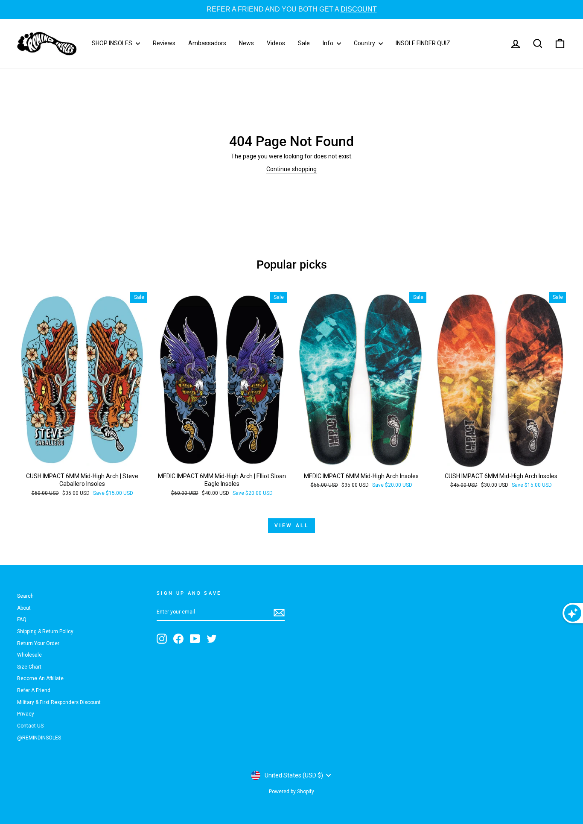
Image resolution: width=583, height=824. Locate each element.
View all (291, 526)
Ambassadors (207, 43)
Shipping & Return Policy (45, 631)
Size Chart (29, 667)
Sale (304, 43)
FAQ (21, 619)
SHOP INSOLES (113, 43)
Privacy (25, 714)
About (24, 608)
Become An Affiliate (40, 678)
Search (25, 596)
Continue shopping (291, 169)
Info (329, 43)
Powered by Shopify (291, 792)
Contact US (30, 726)
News (246, 43)
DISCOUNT (225, 9)
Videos (276, 43)
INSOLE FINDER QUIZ (423, 43)
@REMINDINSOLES (39, 738)
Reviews (164, 43)
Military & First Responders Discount (59, 702)
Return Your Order (38, 643)
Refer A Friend (33, 690)
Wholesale (29, 655)
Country (365, 43)
